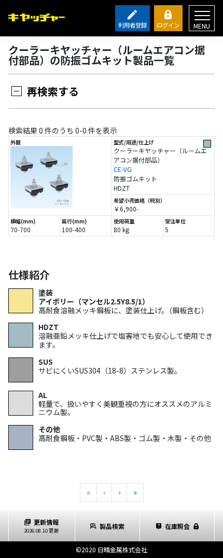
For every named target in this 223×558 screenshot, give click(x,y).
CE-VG (123, 169)
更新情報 (41, 525)
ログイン (168, 25)
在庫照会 (177, 526)
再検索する (53, 91)
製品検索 (112, 526)
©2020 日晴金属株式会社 (111, 549)
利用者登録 (132, 25)
